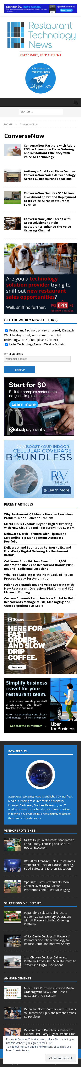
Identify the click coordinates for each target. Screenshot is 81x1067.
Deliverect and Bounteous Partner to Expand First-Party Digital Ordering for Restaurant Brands (37, 551)
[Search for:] (40, 111)
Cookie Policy (21, 1050)
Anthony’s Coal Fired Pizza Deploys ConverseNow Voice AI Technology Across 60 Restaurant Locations (50, 175)
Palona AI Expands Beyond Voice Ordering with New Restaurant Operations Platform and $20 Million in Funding (39, 588)
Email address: (13, 354)
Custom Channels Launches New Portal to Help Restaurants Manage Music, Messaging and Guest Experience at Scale (39, 602)
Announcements (17, 978)
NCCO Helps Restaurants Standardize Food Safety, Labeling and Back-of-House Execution (49, 843)
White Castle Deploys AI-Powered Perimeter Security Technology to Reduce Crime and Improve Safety (47, 940)
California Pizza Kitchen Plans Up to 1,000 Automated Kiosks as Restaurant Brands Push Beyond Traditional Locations (39, 565)
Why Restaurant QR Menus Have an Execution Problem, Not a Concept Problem (38, 516)
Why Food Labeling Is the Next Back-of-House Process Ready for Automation (38, 576)
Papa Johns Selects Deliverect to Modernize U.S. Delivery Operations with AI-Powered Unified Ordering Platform (47, 918)
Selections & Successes (23, 903)
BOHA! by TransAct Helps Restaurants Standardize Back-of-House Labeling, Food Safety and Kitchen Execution (49, 864)
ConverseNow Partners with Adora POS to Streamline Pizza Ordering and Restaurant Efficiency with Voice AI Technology (50, 151)
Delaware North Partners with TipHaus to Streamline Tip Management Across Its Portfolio (35, 537)
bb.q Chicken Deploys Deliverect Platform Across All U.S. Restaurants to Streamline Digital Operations (50, 961)
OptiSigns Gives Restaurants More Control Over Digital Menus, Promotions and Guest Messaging (47, 885)
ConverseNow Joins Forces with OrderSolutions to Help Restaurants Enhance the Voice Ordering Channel (47, 224)
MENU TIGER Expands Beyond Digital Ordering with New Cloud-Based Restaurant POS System (39, 526)
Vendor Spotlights (19, 830)
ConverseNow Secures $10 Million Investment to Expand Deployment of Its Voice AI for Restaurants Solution (50, 198)
